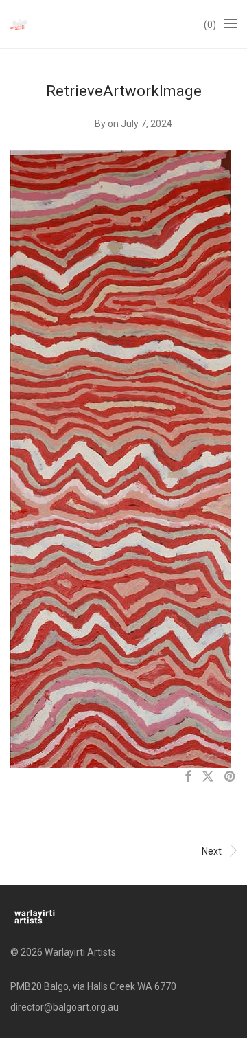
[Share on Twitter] (208, 777)
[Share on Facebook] (188, 777)
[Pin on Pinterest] (230, 777)
